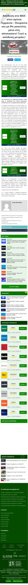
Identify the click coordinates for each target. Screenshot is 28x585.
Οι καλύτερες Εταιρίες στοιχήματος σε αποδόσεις (11, 503)
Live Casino (3, 538)
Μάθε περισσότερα (17, 581)
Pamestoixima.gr (13, 346)
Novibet (13, 383)
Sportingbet (13, 393)
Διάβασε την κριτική (7, 227)
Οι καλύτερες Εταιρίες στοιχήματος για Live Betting (12, 499)
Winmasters (13, 365)
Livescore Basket (4, 517)
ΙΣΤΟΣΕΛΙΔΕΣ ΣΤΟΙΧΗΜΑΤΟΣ (9, 323)
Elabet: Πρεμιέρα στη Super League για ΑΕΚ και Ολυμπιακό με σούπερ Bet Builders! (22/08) (16, 310)
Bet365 (13, 327)
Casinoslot (3, 533)
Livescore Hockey (4, 521)
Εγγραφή (4, 230)
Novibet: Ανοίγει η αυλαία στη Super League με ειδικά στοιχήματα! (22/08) (15, 305)
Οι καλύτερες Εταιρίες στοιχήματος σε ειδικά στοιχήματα (13, 505)
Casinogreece (4, 535)
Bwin (13, 355)
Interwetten (13, 374)
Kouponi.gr (11, 550)
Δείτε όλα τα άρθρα (14, 286)
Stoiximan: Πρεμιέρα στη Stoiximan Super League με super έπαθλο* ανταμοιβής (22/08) (16, 298)
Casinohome (3, 540)
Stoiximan (13, 337)
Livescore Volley (4, 526)
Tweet (18, 59)
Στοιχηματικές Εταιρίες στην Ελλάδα (9, 494)
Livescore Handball (5, 519)
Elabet (13, 411)
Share (10, 59)
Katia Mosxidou (17, 202)
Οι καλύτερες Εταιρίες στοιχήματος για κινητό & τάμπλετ (13, 501)
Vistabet (13, 402)
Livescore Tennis (4, 524)
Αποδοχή (8, 581)
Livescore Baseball (5, 515)
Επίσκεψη (22, 328)
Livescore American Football (7, 513)
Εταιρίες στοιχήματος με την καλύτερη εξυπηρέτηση (12, 492)
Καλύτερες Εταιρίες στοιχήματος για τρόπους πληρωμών (13, 496)
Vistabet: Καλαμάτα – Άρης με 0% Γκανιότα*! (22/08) (14, 318)
